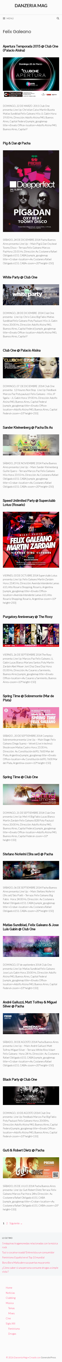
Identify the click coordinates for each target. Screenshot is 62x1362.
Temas (11, 1308)
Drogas (12, 1333)
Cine (8, 1318)
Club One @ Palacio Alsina (22, 350)
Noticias (10, 1292)
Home (9, 1287)
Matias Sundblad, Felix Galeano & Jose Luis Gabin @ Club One (31, 927)
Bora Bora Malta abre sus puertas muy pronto (26, 1262)
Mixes (11, 1313)
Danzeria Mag (31, 5)
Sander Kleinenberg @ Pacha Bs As (28, 427)
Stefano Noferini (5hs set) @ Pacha (28, 854)
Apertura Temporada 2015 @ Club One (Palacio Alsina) (30, 48)
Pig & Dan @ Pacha (16, 143)
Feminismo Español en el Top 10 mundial (23, 1257)
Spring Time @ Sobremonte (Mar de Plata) (28, 698)
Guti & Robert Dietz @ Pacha (23, 1150)
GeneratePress (48, 1357)
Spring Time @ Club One (20, 777)
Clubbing (10, 1297)
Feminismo (14, 1328)
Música (10, 1303)
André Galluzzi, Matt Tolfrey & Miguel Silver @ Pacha (30, 1004)
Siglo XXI (10, 1323)
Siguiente (16, 1223)
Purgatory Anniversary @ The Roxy (27, 616)
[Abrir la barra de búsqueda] (58, 18)
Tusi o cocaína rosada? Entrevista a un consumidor (28, 1252)
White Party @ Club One (20, 277)
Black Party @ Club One (20, 1079)
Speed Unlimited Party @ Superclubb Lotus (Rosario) (29, 502)
